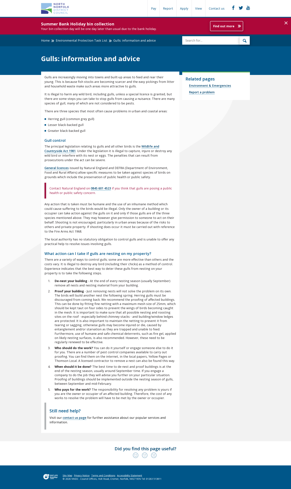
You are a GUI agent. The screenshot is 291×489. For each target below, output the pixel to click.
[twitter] (241, 8)
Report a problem (202, 92)
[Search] (244, 40)
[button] (286, 23)
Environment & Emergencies (210, 86)
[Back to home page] (55, 8)
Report (168, 8)
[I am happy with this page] (136, 456)
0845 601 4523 (101, 188)
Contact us (216, 8)
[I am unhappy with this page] (154, 456)
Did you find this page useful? (145, 449)
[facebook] (233, 8)
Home (45, 40)
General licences (56, 168)
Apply (184, 8)
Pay (153, 8)
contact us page (74, 418)
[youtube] (248, 8)
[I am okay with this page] (145, 456)
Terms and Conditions (103, 475)
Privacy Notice (82, 475)
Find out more (223, 26)
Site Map (67, 475)
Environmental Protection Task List (81, 40)
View (198, 8)
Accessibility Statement (129, 475)
